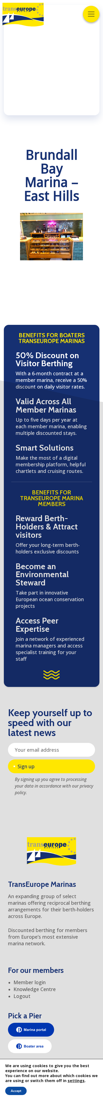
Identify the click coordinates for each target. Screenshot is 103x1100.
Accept (16, 1091)
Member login (29, 982)
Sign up (26, 766)
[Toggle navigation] (91, 14)
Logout (21, 996)
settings (76, 1080)
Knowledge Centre (34, 989)
